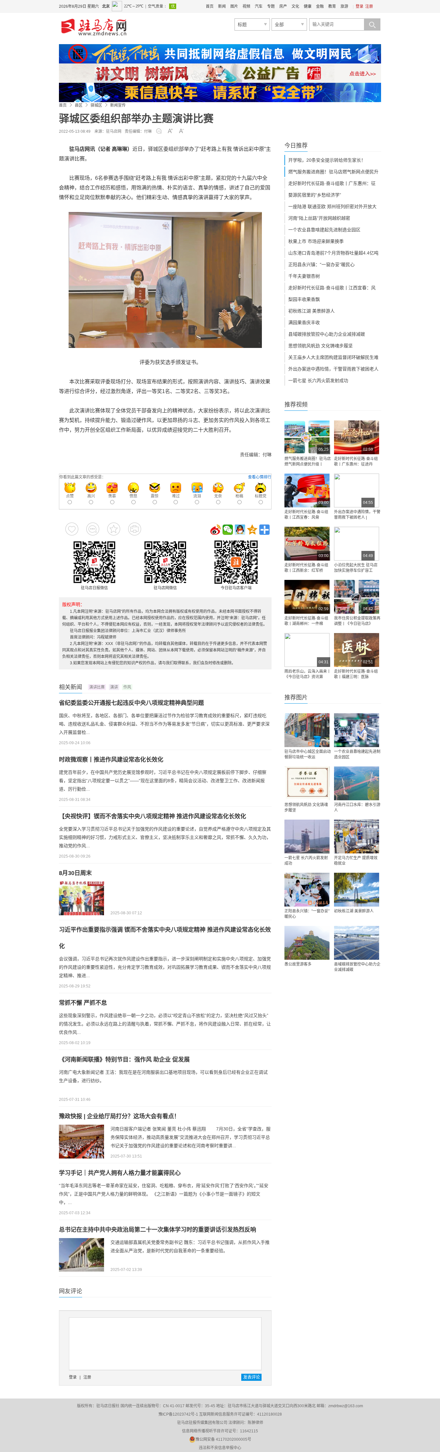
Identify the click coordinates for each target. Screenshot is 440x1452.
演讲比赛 (97, 687)
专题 (271, 6)
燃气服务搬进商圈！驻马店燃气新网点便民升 (333, 171)
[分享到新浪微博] (215, 529)
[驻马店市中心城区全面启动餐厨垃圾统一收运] (307, 730)
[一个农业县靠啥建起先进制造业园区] (356, 730)
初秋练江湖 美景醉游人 (311, 310)
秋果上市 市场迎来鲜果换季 (316, 241)
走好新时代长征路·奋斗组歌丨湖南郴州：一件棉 (306, 621)
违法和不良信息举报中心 (220, 1448)
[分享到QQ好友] (240, 529)
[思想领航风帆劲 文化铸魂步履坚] (307, 783)
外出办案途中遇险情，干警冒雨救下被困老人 (333, 368)
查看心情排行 (259, 477)
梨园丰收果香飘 (304, 299)
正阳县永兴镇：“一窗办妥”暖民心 (321, 264)
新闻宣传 (118, 105)
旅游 (344, 6)
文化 (295, 6)
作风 (127, 687)
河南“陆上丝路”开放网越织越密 (319, 218)
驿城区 (96, 105)
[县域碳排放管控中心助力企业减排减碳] (356, 943)
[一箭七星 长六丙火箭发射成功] (307, 836)
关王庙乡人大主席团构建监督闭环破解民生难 (333, 357)
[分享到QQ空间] (252, 529)
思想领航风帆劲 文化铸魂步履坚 (320, 345)
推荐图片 (296, 697)
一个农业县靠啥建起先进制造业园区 (324, 229)
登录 (359, 6)
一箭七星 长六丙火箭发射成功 (318, 380)
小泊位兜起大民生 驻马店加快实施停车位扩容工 (356, 568)
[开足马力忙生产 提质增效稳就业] (356, 836)
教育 (332, 6)
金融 (320, 6)
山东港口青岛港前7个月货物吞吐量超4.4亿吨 (333, 252)
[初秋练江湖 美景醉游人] (356, 890)
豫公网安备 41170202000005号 (223, 1439)
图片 (234, 6)
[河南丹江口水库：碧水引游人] (356, 783)
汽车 (259, 6)
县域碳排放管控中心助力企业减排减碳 (326, 334)
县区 (78, 105)
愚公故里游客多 (297, 964)
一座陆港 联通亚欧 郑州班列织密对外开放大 (332, 206)
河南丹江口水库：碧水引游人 (357, 808)
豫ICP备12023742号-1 (178, 1414)
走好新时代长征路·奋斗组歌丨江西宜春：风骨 (306, 515)
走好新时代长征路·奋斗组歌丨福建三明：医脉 (356, 674)
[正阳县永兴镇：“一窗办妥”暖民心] (307, 890)
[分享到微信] (228, 529)
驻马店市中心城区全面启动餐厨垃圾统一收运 (307, 754)
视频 (246, 6)
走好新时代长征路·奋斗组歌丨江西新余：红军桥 (306, 568)
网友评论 (70, 1291)
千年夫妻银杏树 (304, 276)
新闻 (222, 6)
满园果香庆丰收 (304, 322)
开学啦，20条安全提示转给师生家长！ (327, 160)
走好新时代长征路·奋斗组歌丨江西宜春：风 (332, 287)
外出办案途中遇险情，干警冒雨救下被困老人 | (357, 515)
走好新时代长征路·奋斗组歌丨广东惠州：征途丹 (356, 461)
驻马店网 (113, 131)
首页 (210, 6)
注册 (369, 6)
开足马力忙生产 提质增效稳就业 (356, 861)
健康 (307, 6)
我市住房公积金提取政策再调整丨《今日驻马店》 (357, 621)
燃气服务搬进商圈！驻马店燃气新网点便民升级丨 (307, 461)
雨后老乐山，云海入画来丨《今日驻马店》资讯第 (307, 674)
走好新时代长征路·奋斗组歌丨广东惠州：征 (332, 183)
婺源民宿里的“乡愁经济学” (314, 194)
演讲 (114, 687)
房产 (283, 6)
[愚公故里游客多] (307, 943)
